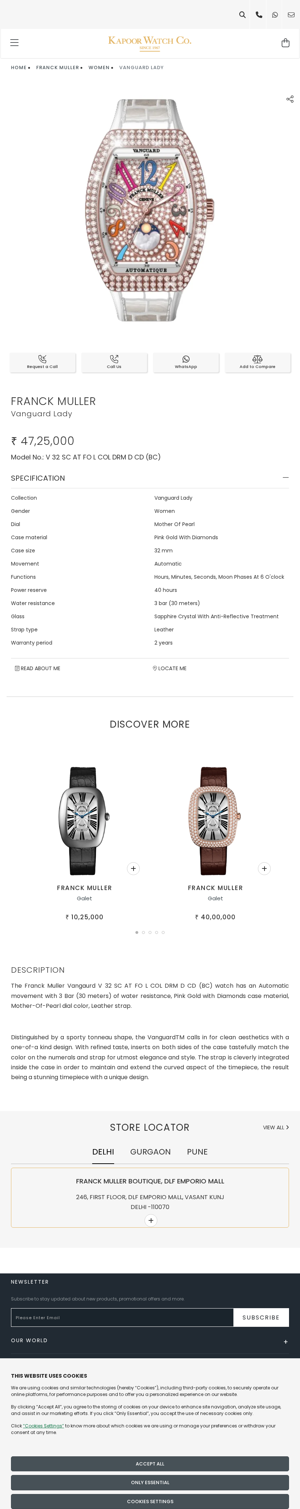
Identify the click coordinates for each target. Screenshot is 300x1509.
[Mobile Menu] (14, 43)
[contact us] (291, 14)
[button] (136, 932)
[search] (242, 14)
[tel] (259, 14)
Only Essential (150, 1482)
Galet (84, 898)
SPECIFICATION (38, 478)
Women (99, 67)
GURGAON (150, 1151)
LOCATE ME (172, 668)
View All (274, 1127)
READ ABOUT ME (39, 668)
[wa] (275, 14)
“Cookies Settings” (43, 1426)
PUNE (197, 1151)
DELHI (103, 1151)
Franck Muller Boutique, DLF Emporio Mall (150, 1181)
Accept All (150, 1463)
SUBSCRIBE (261, 1317)
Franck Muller (57, 67)
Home (19, 67)
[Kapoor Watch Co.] (150, 43)
